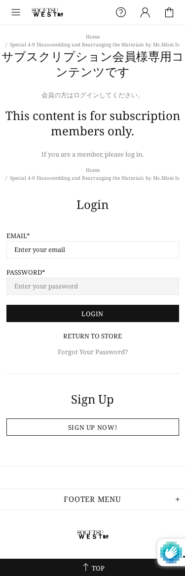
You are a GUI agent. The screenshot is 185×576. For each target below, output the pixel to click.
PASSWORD (24, 272)
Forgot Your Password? (93, 352)
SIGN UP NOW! (92, 427)
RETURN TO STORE (92, 336)
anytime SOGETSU (47, 12)
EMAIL (16, 236)
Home (93, 36)
